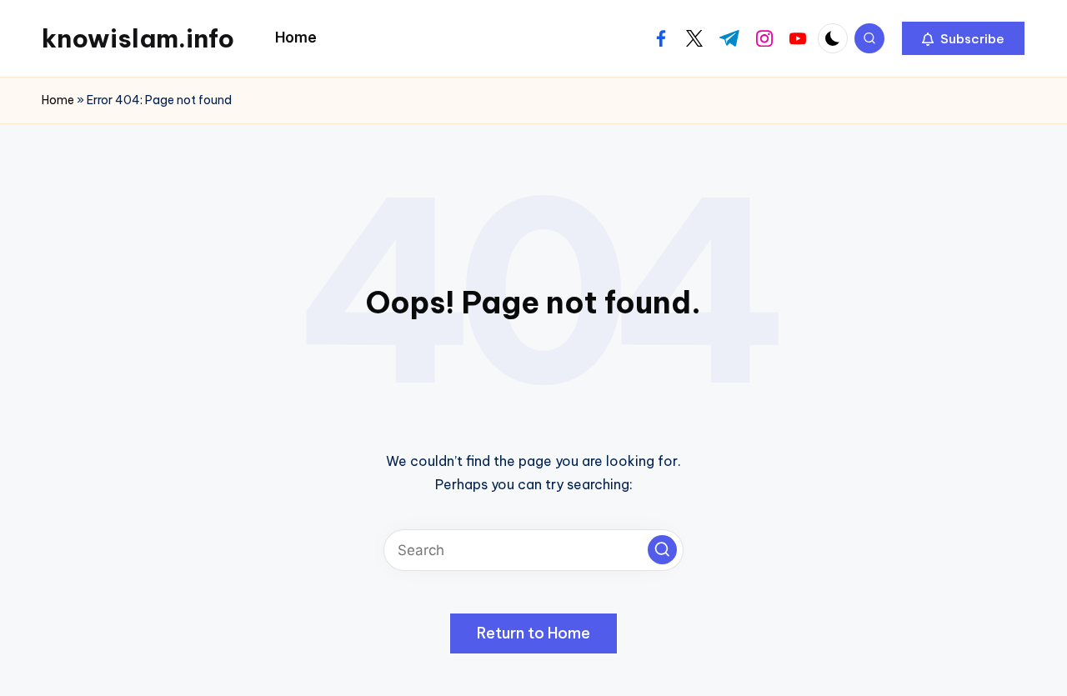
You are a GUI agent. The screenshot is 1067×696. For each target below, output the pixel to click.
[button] (963, 38)
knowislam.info (138, 38)
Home (58, 100)
